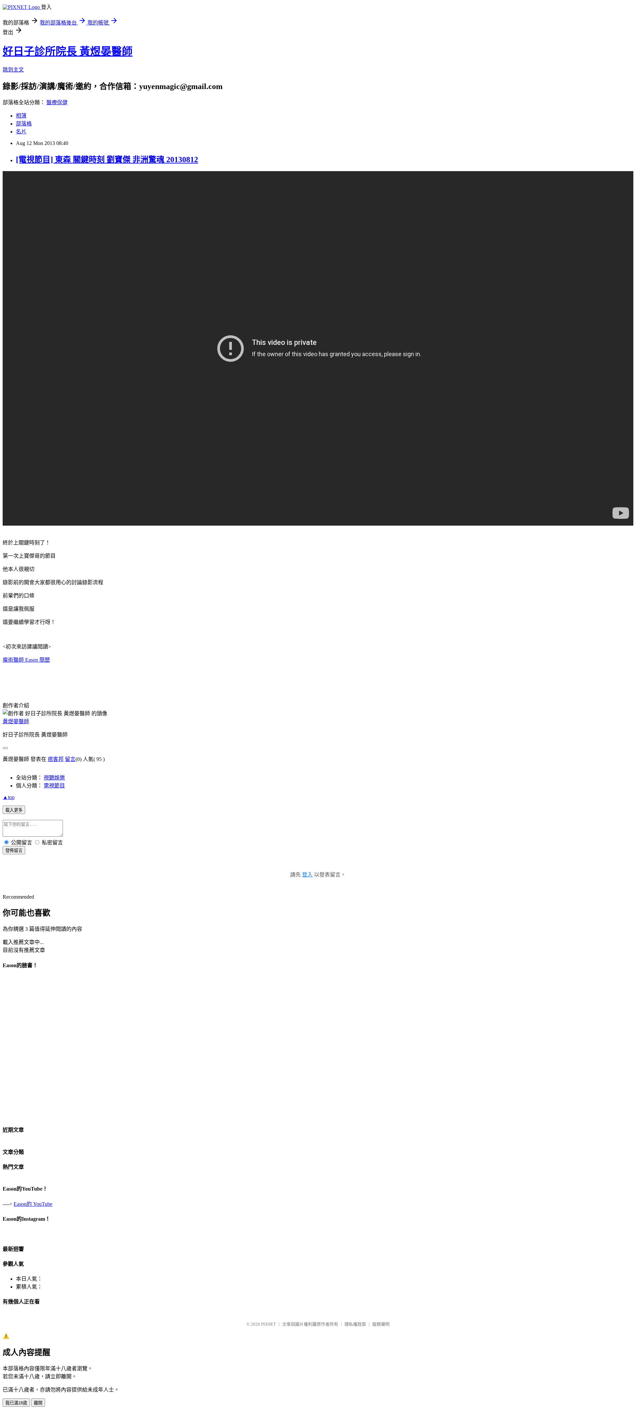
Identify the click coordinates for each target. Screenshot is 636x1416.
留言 (70, 759)
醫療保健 (57, 102)
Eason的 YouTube (33, 1204)
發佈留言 (14, 850)
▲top (9, 797)
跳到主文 (13, 69)
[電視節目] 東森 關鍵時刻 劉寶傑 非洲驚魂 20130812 (107, 159)
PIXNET (268, 1324)
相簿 (21, 115)
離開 (38, 1402)
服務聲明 (381, 1324)
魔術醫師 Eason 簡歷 (26, 660)
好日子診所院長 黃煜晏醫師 (67, 51)
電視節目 (54, 785)
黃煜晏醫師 (16, 721)
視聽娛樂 (54, 777)
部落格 (24, 123)
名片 (21, 131)
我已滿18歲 (16, 1402)
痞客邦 (56, 759)
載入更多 (14, 810)
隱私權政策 (355, 1324)
